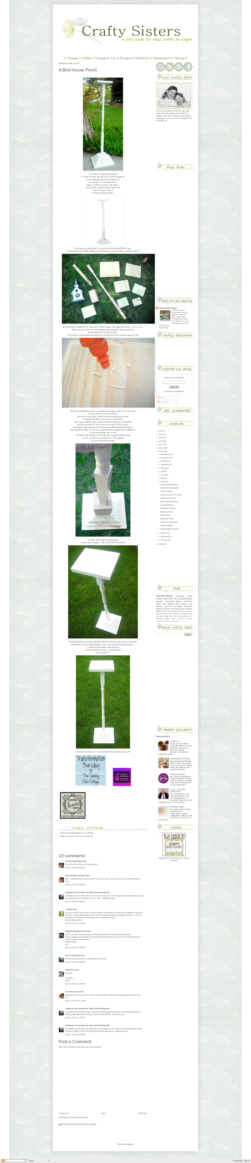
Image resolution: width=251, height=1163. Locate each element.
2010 (161, 451)
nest (190, 616)
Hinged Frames (166, 491)
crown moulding (171, 611)
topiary (167, 618)
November (165, 458)
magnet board (161, 613)
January (164, 540)
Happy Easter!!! (166, 525)
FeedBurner (179, 391)
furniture (189, 609)
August (164, 468)
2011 (161, 448)
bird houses (69, 836)
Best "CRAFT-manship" (169, 502)
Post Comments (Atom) (78, 1117)
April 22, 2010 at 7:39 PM (75, 948)
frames (179, 611)
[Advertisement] (178, 142)
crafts (189, 596)
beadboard (181, 618)
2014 (161, 438)
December (165, 454)
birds (163, 611)
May (162, 478)
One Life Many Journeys (75, 876)
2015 (161, 434)
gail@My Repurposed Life (75, 931)
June (163, 475)
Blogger (130, 1144)
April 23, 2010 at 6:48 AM (75, 984)
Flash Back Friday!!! (168, 508)
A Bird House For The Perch (171, 495)
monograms (175, 621)
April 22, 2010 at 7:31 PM (75, 923)
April (163, 482)
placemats (159, 618)
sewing (184, 604)
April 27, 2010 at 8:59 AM (75, 1035)
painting (171, 604)
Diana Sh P (69, 970)
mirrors (177, 609)
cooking (181, 598)
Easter (189, 598)
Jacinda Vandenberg (73, 861)
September (165, 465)
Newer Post (64, 1113)
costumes (159, 621)
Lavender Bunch (166, 505)
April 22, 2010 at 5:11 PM (75, 868)
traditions (159, 609)
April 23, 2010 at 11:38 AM (75, 1001)
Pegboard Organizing (168, 522)
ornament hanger (186, 613)
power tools (79, 836)
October (164, 461)
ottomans (159, 616)
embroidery (166, 621)
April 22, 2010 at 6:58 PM (75, 902)
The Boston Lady (72, 992)
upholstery (188, 606)
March (163, 533)
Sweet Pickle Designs (168, 308)
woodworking (88, 836)
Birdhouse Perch (167, 519)
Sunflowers (174, 741)
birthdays (189, 618)
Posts (161, 398)
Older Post (142, 1113)
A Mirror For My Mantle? (169, 488)
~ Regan (68, 909)
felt (172, 609)
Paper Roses (165, 515)
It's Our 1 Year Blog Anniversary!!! (177, 790)
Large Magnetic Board (169, 529)
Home (103, 1113)
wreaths (159, 601)
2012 (161, 445)
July (162, 471)
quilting (166, 616)
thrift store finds (175, 616)
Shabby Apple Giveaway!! (180, 759)
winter (173, 618)
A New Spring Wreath (168, 485)
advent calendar (173, 613)
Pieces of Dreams (72, 955)
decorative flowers (174, 601)
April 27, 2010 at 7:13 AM (75, 1018)
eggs (177, 604)
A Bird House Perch (78, 70)
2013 (161, 441)
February (164, 537)
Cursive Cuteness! (178, 310)
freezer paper (187, 611)
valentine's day (171, 598)
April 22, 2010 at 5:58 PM (75, 885)
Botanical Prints (166, 512)
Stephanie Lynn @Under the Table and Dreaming (85, 892)
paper (182, 609)
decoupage (177, 606)
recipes (159, 598)
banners (167, 609)
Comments (163, 402)
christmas (180, 596)
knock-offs (168, 606)
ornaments (188, 601)
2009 (161, 544)
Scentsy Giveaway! (177, 774)
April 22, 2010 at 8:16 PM (75, 962)
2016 (161, 431)
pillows (159, 611)
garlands (185, 616)
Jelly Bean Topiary (177, 807)
